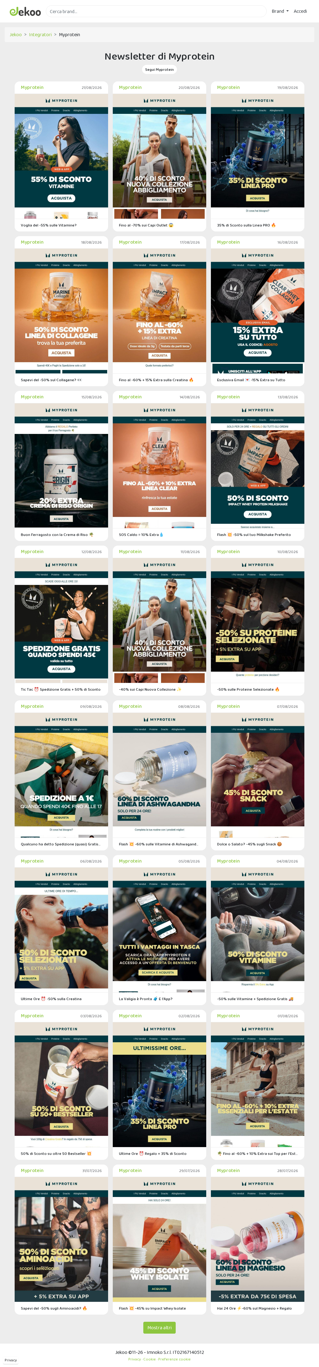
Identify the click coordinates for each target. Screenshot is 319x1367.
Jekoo (16, 34)
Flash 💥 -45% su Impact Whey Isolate (152, 1308)
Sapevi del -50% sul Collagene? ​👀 (51, 380)
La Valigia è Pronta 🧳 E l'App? (146, 999)
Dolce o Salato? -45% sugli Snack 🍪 (249, 844)
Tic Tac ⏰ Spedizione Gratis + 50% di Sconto (61, 689)
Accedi (300, 11)
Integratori (40, 34)
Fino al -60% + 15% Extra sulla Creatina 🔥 (156, 380)
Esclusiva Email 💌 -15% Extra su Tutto (251, 380)
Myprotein (32, 87)
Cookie (149, 1359)
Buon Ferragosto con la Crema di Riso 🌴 (57, 535)
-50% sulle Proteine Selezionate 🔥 (248, 689)
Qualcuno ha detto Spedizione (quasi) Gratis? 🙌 (61, 844)
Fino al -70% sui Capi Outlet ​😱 (146, 225)
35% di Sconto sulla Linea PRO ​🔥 (246, 225)
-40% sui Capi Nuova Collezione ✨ (150, 689)
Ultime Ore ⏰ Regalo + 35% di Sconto (153, 1153)
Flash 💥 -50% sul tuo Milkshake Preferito (254, 535)
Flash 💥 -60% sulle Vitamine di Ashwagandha (159, 844)
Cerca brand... (59, 20)
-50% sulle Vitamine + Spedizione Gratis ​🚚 (255, 999)
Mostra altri (159, 1327)
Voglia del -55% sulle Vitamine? (49, 225)
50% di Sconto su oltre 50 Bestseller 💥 (56, 1153)
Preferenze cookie (174, 1359)
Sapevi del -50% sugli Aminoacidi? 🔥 (54, 1308)
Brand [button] (278, 11)
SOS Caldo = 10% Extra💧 (141, 535)
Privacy (11, 1360)
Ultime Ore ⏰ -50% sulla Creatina (51, 999)
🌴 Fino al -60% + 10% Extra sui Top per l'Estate (257, 1153)
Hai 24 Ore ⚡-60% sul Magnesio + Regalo (254, 1308)
